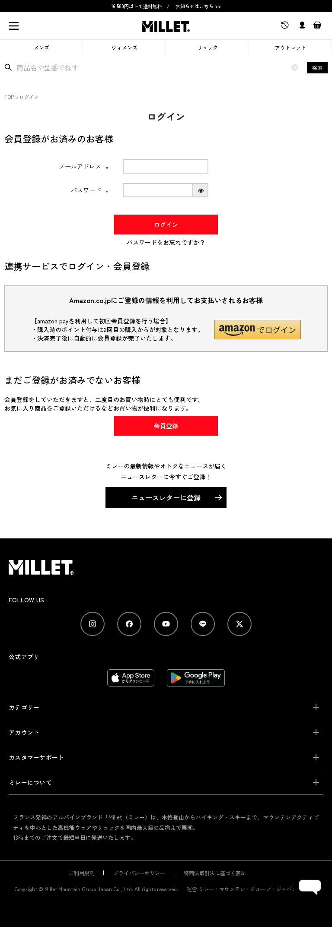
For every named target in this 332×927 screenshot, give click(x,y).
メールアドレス (84, 166)
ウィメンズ (124, 47)
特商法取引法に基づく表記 (215, 872)
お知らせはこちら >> (198, 6)
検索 (317, 67)
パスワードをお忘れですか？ (166, 242)
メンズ (41, 47)
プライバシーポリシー (139, 872)
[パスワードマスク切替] (200, 190)
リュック (207, 47)
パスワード (90, 190)
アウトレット (290, 47)
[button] (257, 329)
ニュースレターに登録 (166, 497)
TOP (9, 96)
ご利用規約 (82, 872)
